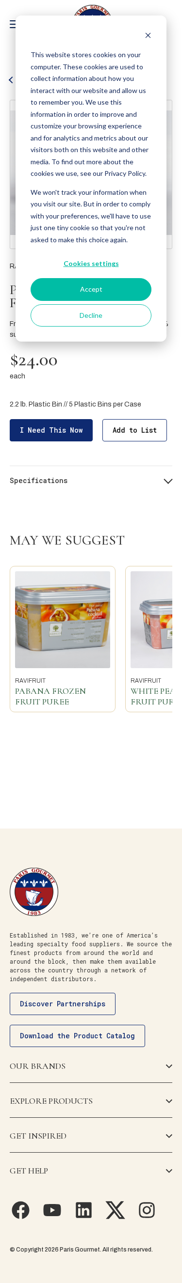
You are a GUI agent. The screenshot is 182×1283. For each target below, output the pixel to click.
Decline (91, 315)
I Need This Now (51, 430)
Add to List (135, 430)
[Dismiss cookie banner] (148, 37)
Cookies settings (91, 263)
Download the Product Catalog (77, 1035)
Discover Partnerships (62, 1003)
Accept (91, 289)
